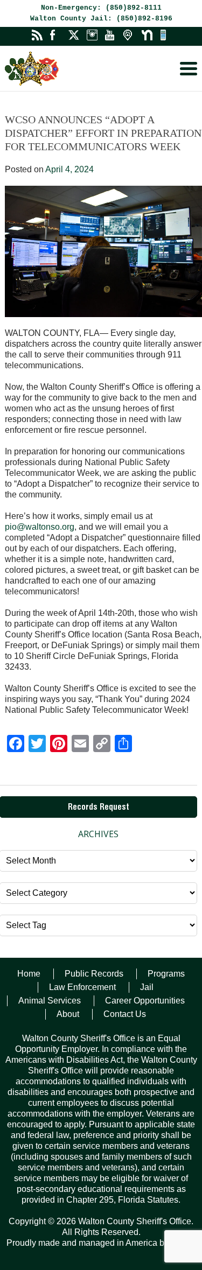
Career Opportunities (145, 1000)
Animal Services (49, 1000)
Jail (147, 987)
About (68, 1014)
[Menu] (188, 68)
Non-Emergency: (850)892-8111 (101, 8)
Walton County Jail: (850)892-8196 (101, 19)
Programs (166, 973)
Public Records (94, 973)
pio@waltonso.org (39, 526)
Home (28, 973)
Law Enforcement (82, 987)
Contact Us (124, 1014)
